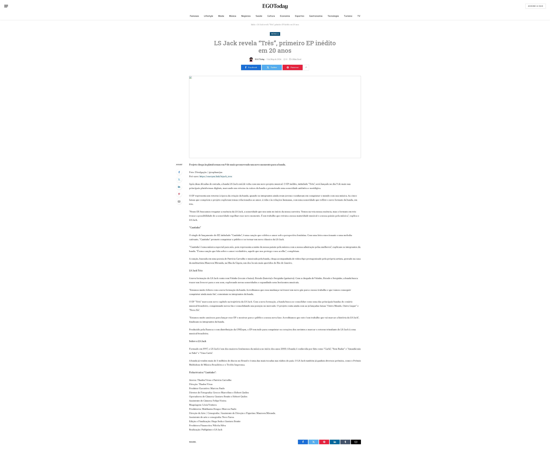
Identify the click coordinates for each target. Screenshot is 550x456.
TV (358, 16)
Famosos (194, 16)
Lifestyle (208, 16)
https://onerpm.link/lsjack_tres (216, 176)
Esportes (299, 16)
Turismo (348, 16)
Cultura (271, 16)
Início (253, 24)
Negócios (246, 16)
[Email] (179, 201)
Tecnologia (333, 16)
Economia (285, 16)
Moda (221, 16)
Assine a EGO (535, 6)
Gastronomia (315, 16)
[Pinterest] (179, 194)
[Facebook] (179, 172)
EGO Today (259, 59)
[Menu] (6, 6)
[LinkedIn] (179, 187)
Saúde (259, 16)
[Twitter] (179, 179)
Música (232, 16)
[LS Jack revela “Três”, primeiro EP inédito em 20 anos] (275, 117)
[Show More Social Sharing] (306, 67)
